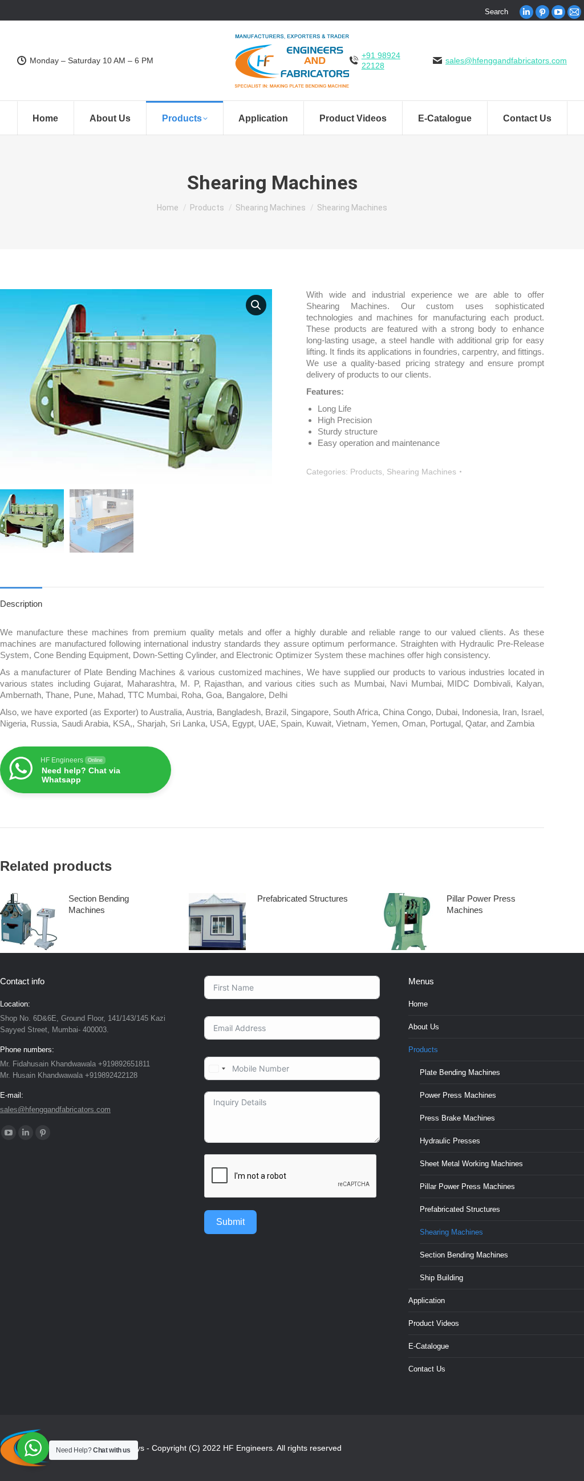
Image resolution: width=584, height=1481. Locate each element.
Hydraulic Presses (450, 1141)
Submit (230, 1222)
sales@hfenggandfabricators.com (506, 60)
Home (418, 1004)
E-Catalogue (428, 1346)
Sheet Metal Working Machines (471, 1163)
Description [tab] (21, 603)
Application (426, 1300)
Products (366, 471)
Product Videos (433, 1323)
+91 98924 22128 (381, 60)
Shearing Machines (421, 471)
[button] (256, 305)
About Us (423, 1027)
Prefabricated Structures (302, 898)
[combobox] (217, 1068)
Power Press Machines (458, 1095)
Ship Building (441, 1277)
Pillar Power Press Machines (481, 904)
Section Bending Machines (98, 904)
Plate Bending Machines (460, 1072)
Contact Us (426, 1369)
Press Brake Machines (457, 1118)
